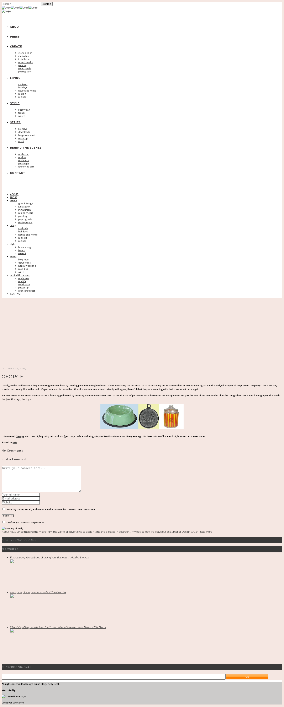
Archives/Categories (19, 539)
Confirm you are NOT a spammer (25, 522)
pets (14, 442)
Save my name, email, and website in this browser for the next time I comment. (51, 509)
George (20, 436)
